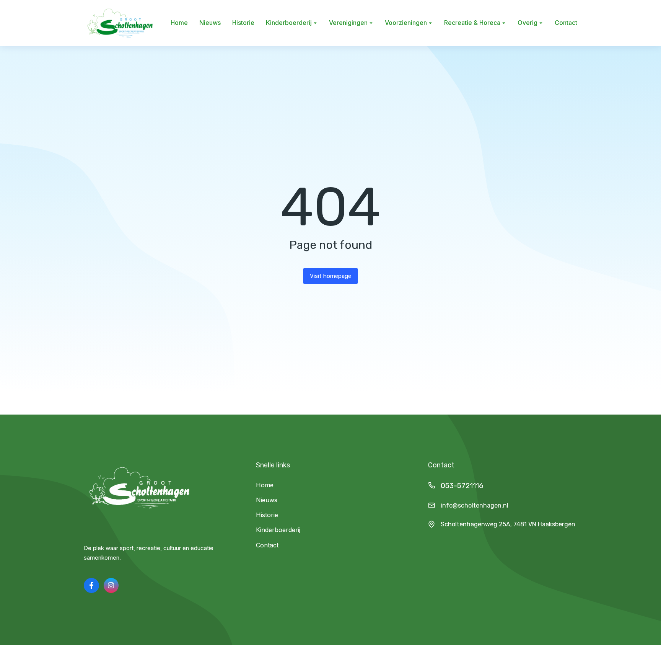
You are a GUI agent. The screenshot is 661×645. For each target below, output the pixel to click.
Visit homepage (330, 276)
